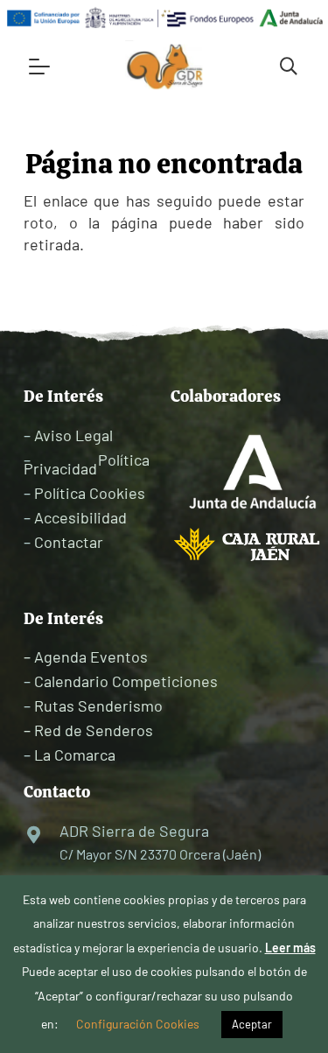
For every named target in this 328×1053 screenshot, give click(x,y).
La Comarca (74, 754)
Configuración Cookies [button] (137, 1023)
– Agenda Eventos (86, 656)
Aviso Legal (73, 435)
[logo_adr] (165, 66)
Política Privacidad (87, 464)
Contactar (68, 541)
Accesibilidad (80, 517)
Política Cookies (89, 492)
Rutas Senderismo (98, 705)
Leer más (290, 947)
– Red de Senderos (88, 730)
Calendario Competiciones (126, 681)
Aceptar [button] (252, 1024)
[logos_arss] (163, 18)
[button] (40, 66)
